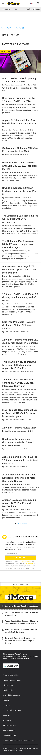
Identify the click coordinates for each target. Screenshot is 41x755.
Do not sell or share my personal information (20, 740)
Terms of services (27, 561)
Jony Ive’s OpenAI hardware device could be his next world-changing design (20, 640)
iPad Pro (9, 28)
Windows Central (9, 735)
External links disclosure (12, 710)
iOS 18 (17, 9)
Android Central (9, 730)
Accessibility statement (11, 695)
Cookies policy (8, 690)
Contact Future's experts (12, 680)
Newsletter (7, 720)
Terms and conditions (11, 675)
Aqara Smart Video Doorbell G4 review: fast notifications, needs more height (21, 622)
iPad (1, 28)
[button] (38, 3)
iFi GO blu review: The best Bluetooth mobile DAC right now (21, 631)
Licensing (6, 705)
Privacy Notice (29, 563)
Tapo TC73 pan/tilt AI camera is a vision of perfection (21, 614)
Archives (23, 524)
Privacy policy (8, 685)
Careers (6, 700)
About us (6, 715)
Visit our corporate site (20, 658)
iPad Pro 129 (19, 28)
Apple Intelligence (33, 9)
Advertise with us (9, 725)
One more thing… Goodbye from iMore (21, 606)
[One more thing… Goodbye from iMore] (20, 597)
